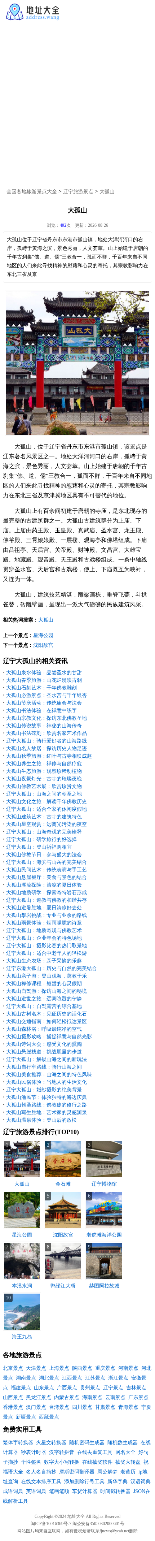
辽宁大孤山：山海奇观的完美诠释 (44, 832)
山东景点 (44, 1387)
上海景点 (59, 1368)
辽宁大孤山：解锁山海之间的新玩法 (46, 1059)
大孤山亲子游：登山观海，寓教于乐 (46, 976)
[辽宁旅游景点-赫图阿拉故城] (104, 1278)
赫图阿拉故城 (104, 1286)
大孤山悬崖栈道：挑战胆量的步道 (44, 1052)
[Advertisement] (77, 102)
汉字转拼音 (61, 1452)
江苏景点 (95, 1378)
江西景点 (72, 1378)
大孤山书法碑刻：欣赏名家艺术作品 (46, 733)
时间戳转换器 (115, 1491)
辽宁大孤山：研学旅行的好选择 (41, 839)
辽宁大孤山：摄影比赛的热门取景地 (46, 945)
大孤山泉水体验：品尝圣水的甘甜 (44, 672)
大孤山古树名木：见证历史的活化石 (46, 1014)
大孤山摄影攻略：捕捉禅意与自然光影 (49, 1036)
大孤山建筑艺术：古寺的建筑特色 (44, 816)
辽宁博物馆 (104, 1184)
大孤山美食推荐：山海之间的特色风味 (49, 1074)
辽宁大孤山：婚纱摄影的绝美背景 (44, 1089)
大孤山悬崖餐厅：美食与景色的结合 (46, 877)
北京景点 (13, 1368)
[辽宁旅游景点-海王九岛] (22, 1329)
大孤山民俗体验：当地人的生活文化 (46, 1082)
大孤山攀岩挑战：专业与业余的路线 (46, 915)
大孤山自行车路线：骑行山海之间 (44, 1067)
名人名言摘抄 (41, 1472)
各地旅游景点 (22, 1355)
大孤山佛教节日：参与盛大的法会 (44, 854)
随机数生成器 (122, 1442)
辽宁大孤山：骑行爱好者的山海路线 (46, 741)
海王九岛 (22, 1336)
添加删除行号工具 (84, 1481)
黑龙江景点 (38, 1397)
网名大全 (125, 1452)
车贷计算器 (84, 1491)
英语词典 (36, 1491)
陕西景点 (82, 1368)
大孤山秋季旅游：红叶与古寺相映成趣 (49, 756)
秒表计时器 (33, 1452)
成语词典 (13, 1491)
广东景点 (138, 1397)
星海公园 (43, 635)
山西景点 (13, 1397)
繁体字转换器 (18, 1442)
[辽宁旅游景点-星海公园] (22, 1227)
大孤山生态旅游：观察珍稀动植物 (44, 771)
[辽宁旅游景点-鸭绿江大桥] (63, 1278)
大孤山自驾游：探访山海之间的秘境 (46, 991)
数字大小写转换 (61, 1462)
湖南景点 (26, 1378)
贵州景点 (90, 1387)
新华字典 (117, 1481)
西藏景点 (49, 1417)
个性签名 (31, 1462)
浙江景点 (118, 1378)
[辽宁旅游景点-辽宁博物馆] (104, 1176)
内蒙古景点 (66, 1397)
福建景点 (21, 1387)
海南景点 (92, 1397)
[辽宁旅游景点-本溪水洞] (22, 1278)
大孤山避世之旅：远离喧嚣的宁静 (44, 998)
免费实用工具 (22, 1429)
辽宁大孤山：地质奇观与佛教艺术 (44, 930)
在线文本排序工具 (41, 1481)
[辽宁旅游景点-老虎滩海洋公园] (104, 1227)
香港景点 (13, 1407)
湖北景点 (49, 1378)
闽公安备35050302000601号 (98, 1523)
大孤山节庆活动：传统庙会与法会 (44, 703)
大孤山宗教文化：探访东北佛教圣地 (46, 718)
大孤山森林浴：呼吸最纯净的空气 (44, 1029)
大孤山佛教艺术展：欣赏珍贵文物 (44, 786)
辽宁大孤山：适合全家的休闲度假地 (46, 809)
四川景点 (82, 1407)
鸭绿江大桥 (63, 1286)
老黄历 (128, 1472)
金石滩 (63, 1184)
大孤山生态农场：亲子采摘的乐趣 (44, 961)
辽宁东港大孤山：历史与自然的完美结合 (51, 968)
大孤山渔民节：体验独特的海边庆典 (46, 1097)
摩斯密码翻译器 (76, 1472)
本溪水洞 (22, 1286)
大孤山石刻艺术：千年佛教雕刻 (41, 688)
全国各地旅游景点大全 (31, 191)
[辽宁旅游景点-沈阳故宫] (63, 1227)
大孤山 (107, 191)
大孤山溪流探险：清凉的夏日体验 (44, 885)
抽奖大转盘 (128, 1462)
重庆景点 (105, 1368)
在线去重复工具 (94, 1452)
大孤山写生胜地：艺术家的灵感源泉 (46, 1112)
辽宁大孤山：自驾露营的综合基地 (44, 1006)
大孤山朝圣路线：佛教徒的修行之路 (46, 1105)
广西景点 (67, 1387)
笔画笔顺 (59, 1491)
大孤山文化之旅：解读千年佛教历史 (46, 801)
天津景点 (36, 1368)
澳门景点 (36, 1407)
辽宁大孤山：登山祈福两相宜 (39, 847)
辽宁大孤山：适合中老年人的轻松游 (46, 953)
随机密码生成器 (87, 1442)
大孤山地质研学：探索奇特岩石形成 (46, 892)
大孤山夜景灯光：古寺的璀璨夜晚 (44, 779)
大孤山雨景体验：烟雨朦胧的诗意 (44, 923)
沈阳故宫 (43, 645)
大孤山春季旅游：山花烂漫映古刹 (44, 680)
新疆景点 (26, 1417)
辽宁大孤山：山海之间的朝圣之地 (44, 794)
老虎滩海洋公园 (104, 1235)
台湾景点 (59, 1407)
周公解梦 (107, 1472)
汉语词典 (140, 1481)
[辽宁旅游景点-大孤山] (22, 1176)
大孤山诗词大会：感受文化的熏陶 (44, 1044)
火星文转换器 (51, 1442)
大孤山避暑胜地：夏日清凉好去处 (44, 907)
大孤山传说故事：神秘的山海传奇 (44, 725)
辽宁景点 (113, 1387)
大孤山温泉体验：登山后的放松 (41, 1120)
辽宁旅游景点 (78, 191)
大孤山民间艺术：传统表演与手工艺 (46, 870)
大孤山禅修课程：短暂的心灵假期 (44, 983)
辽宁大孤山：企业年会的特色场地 (44, 938)
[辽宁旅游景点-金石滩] (63, 1176)
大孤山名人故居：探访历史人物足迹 (46, 748)
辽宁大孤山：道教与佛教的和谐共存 (46, 900)
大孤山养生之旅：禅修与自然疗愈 (44, 763)
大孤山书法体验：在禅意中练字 (41, 710)
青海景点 (128, 1407)
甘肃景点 (105, 1407)
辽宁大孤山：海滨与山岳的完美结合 (46, 862)
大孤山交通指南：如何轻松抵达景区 (46, 1021)
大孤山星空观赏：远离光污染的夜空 (46, 824)
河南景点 (128, 1368)
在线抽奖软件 (97, 1462)
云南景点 (115, 1397)
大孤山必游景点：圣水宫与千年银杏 (46, 695)
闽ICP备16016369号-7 (51, 1523)
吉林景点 (136, 1387)
